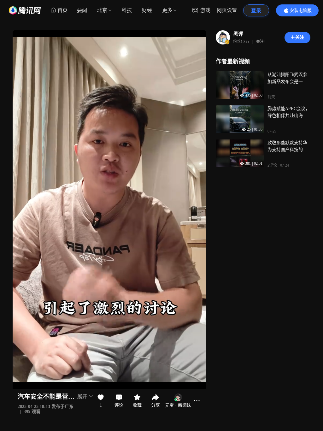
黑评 (238, 34)
